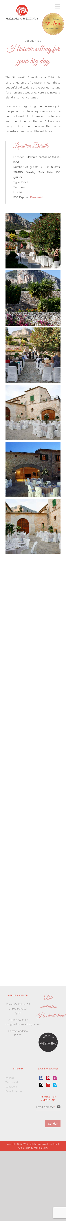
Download (36, 197)
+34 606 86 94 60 (18, 1020)
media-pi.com (41, 1148)
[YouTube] (48, 1085)
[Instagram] (55, 1078)
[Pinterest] (48, 1078)
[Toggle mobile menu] (57, 6)
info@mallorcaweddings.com (23, 1024)
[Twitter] (41, 1085)
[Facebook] (41, 1078)
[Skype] (55, 1085)
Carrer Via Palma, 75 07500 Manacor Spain (18, 1008)
